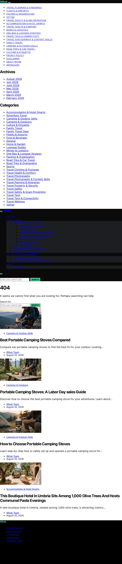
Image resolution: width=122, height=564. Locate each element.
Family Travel (14, 42)
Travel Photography (18, 176)
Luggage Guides (16, 147)
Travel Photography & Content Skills (29, 39)
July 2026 (12, 82)
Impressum (12, 65)
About (10, 264)
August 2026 (14, 79)
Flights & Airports (17, 11)
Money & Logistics (17, 30)
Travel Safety (14, 188)
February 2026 (15, 98)
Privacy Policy (15, 55)
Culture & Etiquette (18, 52)
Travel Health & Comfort (21, 27)
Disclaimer (13, 58)
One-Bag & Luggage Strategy (23, 33)
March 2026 (13, 94)
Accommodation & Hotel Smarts (25, 23)
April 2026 (12, 91)
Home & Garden (15, 144)
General (11, 141)
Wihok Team (12, 352)
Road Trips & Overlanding (21, 163)
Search (35, 279)
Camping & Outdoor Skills (22, 46)
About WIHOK (13, 62)
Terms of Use (14, 541)
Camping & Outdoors (19, 121)
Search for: (5, 276)
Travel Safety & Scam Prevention (26, 20)
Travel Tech (13, 195)
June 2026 (12, 85)
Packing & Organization (20, 14)
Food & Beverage (16, 137)
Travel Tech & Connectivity (22, 36)
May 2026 (12, 88)
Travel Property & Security (22, 185)
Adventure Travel (16, 115)
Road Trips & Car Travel (20, 49)
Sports (10, 166)
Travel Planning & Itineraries (24, 7)
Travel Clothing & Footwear (22, 169)
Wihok (3, 1)
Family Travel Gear (17, 131)
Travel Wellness (15, 201)
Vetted (10, 17)
